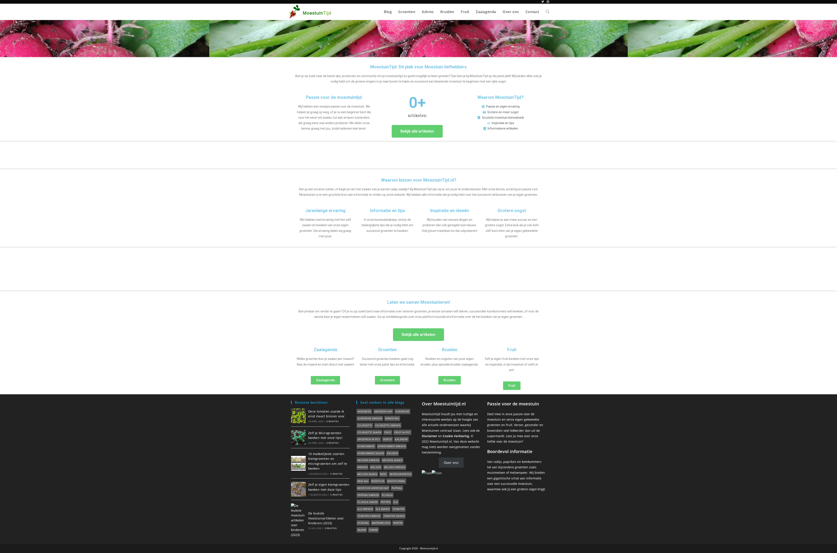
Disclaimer (429, 436)
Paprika (397, 488)
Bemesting (392, 418)
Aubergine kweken (369, 418)
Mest (383, 474)
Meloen (376, 467)
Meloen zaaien (367, 474)
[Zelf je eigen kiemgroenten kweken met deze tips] (298, 489)
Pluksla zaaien (367, 502)
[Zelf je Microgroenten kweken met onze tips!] (298, 437)
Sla (395, 502)
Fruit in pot (402, 432)
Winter (397, 522)
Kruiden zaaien (392, 460)
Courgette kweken (387, 425)
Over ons (451, 462)
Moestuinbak (396, 481)
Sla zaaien (383, 509)
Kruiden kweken (368, 460)
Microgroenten (400, 474)
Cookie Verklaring (456, 436)
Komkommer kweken (392, 446)
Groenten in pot (368, 439)
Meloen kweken (394, 467)
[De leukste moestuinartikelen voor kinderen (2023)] (298, 520)
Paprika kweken (368, 495)
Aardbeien (364, 411)
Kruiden (392, 453)
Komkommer (366, 446)
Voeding (363, 522)
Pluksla (387, 495)
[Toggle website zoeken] (548, 12)
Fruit (387, 432)
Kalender (401, 439)
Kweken (362, 467)
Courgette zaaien (369, 432)
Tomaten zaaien (394, 516)
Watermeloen (381, 522)
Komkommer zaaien (370, 453)
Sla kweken (365, 509)
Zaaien (361, 529)
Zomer (373, 529)
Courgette (364, 425)
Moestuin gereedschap (373, 488)
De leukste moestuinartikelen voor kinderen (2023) (326, 518)
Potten (385, 502)
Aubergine (402, 411)
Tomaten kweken (368, 516)
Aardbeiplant (383, 411)
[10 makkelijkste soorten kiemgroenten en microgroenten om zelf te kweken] (298, 463)
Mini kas (362, 481)
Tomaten (399, 509)
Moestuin (377, 481)
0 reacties (333, 421)
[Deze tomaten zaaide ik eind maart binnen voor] (298, 415)
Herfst (387, 439)
